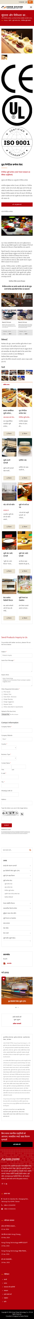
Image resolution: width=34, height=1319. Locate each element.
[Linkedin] (6, 1184)
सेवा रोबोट (6, 928)
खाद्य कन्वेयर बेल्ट (9, 887)
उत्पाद (5, 1283)
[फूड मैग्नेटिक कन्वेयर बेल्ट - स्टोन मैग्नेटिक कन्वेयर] (30, 50)
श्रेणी (10, 20)
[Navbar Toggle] (31, 7)
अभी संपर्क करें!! (17, 1144)
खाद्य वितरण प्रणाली (7, 1111)
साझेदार (6, 1298)
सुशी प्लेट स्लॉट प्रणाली (8, 554)
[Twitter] (4, 1184)
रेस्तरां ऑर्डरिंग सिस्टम (9, 903)
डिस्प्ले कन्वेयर (21, 1111)
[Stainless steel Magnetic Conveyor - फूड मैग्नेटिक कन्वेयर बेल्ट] (13, 372)
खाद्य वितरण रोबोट (21, 1109)
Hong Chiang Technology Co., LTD (21, 1312)
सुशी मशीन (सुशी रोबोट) (9, 938)
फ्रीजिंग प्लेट (23, 460)
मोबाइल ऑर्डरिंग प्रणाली (8, 1114)
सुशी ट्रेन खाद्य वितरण (9, 875)
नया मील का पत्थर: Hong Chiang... (11, 1234)
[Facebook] (2, 1184)
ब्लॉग (5, 1301)
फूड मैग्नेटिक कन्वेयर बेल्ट (23, 411)
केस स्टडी (6, 933)
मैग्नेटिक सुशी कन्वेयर (26, 20)
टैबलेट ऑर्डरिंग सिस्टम (17, 1114)
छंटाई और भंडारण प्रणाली (10, 865)
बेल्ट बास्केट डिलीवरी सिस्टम (8, 598)
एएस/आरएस (6, 923)
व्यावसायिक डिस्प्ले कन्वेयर (10, 908)
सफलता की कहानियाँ (9, 1287)
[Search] (30, 850)
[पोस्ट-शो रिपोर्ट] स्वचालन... (8, 1226)
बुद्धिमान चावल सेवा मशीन (9, 913)
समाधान (6, 1290)
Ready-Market (24, 1316)
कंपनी (5, 1279)
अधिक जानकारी (17, 1024)
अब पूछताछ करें (17, 204)
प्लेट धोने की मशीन (9, 504)
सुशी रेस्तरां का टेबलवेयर (23, 598)
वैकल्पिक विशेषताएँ (9, 897)
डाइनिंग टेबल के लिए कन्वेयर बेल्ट (12, 893)
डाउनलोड (9, 963)
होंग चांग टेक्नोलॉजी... (6, 1259)
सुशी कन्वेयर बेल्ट (16, 20)
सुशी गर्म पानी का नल (24, 505)
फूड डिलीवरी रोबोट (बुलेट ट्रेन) (11, 870)
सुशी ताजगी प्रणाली (6, 461)
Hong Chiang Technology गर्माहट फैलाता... (14, 1251)
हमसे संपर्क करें (6, 1116)
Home (5, 20)
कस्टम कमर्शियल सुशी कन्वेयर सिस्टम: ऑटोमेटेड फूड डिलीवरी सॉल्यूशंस (8, 412)
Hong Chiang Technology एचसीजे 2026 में (14, 1243)
